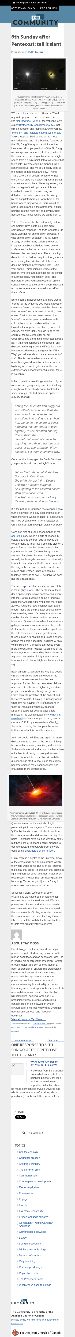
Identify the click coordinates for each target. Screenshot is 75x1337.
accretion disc (19, 535)
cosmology (15, 1027)
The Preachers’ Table (31, 1278)
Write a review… (22, 1040)
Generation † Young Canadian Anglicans (36, 1224)
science (40, 1027)
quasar (30, 589)
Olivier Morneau (46, 1062)
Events (23, 1205)
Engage (23, 1199)
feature (24, 1027)
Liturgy (23, 1237)
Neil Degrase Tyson (27, 120)
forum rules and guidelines (43, 1319)
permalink (15, 1031)
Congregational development (35, 1181)
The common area (29, 1169)
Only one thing (27, 1261)
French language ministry (33, 1216)
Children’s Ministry (29, 1163)
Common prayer (28, 1175)
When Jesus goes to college (35, 1284)
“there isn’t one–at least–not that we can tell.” (36, 132)
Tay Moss (39, 52)
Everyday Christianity (31, 1210)
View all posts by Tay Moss (28, 1019)
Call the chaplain (28, 1151)
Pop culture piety (28, 1273)
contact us (17, 1323)
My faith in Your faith (30, 1255)
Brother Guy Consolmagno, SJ (36, 124)
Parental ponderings (30, 1267)
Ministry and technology (32, 1249)
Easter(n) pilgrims (29, 1187)
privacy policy (18, 1319)
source (54, 501)
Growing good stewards (32, 1231)
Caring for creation (29, 1157)
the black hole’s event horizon (37, 850)
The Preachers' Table (42, 1023)
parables (32, 1027)
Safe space (55, 1040)
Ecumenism (26, 1193)
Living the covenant (30, 1243)
